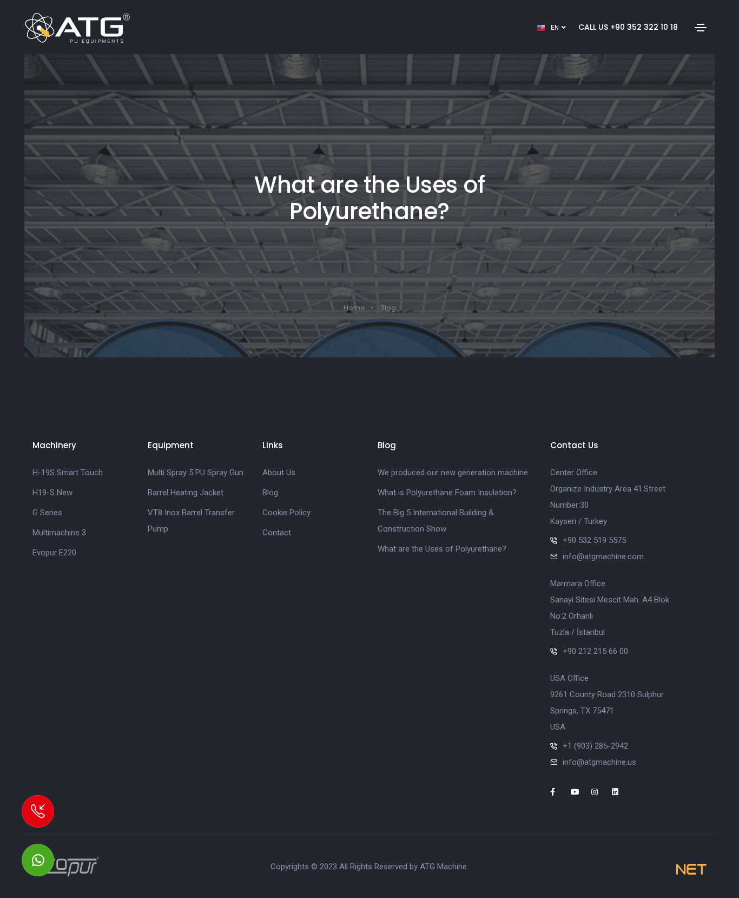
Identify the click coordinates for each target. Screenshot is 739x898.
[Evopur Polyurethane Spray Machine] (65, 866)
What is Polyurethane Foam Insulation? (447, 492)
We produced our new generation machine (453, 472)
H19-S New (52, 492)
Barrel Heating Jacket (185, 492)
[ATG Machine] (38, 860)
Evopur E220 (54, 553)
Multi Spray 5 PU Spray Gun (195, 472)
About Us (278, 472)
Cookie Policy (286, 512)
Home (354, 308)
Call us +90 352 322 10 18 (628, 27)
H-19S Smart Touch (67, 472)
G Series (47, 512)
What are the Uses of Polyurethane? (442, 549)
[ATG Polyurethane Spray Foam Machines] (77, 27)
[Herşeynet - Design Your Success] (691, 869)
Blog (388, 308)
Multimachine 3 (59, 533)
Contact (276, 533)
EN (555, 27)
